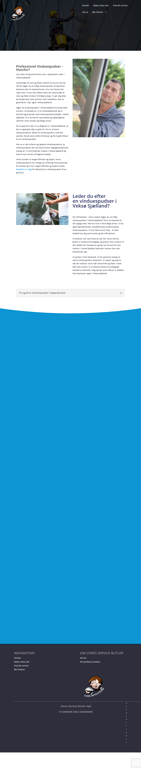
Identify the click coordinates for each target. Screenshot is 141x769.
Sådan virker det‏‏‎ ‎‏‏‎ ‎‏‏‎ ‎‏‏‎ (101, 6)
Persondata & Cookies (90, 661)
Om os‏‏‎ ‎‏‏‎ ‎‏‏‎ (85, 12)
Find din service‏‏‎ (120, 6)
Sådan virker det (21, 661)
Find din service (21, 665)
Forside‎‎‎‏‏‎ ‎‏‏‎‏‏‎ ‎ (86, 6)
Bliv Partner (19, 669)
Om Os (83, 658)
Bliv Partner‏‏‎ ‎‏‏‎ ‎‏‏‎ (98, 12)
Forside (17, 658)
